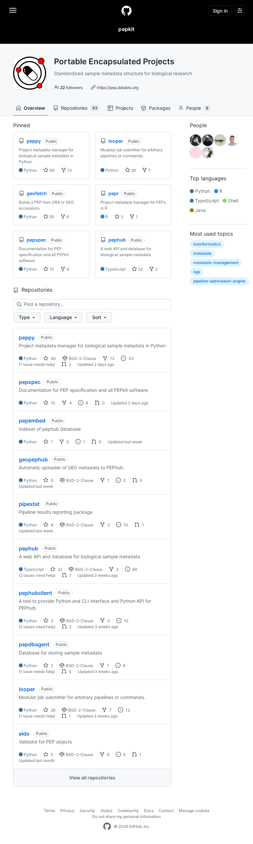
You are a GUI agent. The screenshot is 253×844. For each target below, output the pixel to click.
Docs (149, 810)
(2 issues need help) (37, 575)
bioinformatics (206, 244)
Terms (49, 810)
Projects (124, 108)
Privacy (67, 810)
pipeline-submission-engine (219, 280)
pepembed (32, 420)
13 (69, 170)
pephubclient (35, 593)
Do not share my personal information (126, 816)
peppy (27, 337)
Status (106, 810)
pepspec (30, 382)
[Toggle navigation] (13, 10)
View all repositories (92, 777)
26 (133, 170)
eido (24, 733)
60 (134, 569)
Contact (166, 810)
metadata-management (215, 262)
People (197, 108)
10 (51, 269)
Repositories (79, 108)
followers (71, 87)
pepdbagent (34, 644)
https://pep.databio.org (117, 87)
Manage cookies (194, 810)
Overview (34, 108)
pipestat (29, 504)
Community (128, 810)
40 (51, 170)
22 (140, 269)
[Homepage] (126, 10)
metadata (202, 253)
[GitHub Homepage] (107, 826)
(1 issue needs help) (37, 364)
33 (130, 358)
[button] (27, 317)
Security (87, 810)
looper (27, 689)
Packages (159, 108)
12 (127, 710)
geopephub (33, 459)
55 (51, 216)
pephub (28, 548)
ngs (196, 271)
